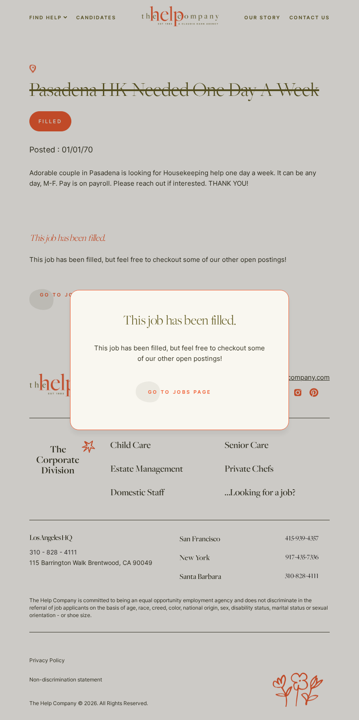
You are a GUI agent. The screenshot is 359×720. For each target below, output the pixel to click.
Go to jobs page (179, 392)
